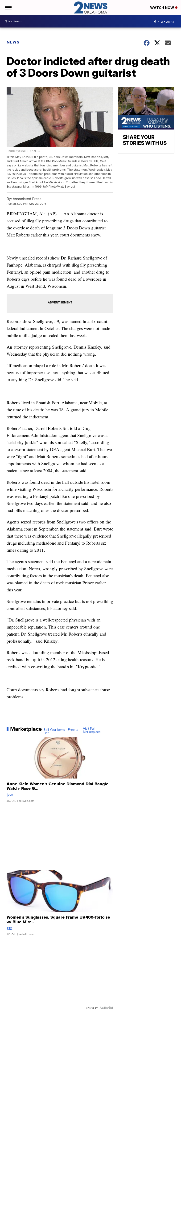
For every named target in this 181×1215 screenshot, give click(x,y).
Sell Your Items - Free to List (61, 731)
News (13, 42)
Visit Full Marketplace (92, 730)
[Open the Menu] (8, 7)
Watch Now (162, 7)
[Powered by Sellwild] (106, 1008)
